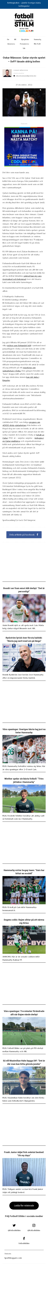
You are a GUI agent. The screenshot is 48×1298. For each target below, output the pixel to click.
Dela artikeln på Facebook (22, 534)
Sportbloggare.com (13, 1258)
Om (8, 39)
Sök (24, 48)
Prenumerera (24, 44)
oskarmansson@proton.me (26, 76)
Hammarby (37, 39)
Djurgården (25, 39)
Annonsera (11, 44)
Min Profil (37, 44)
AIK (15, 39)
